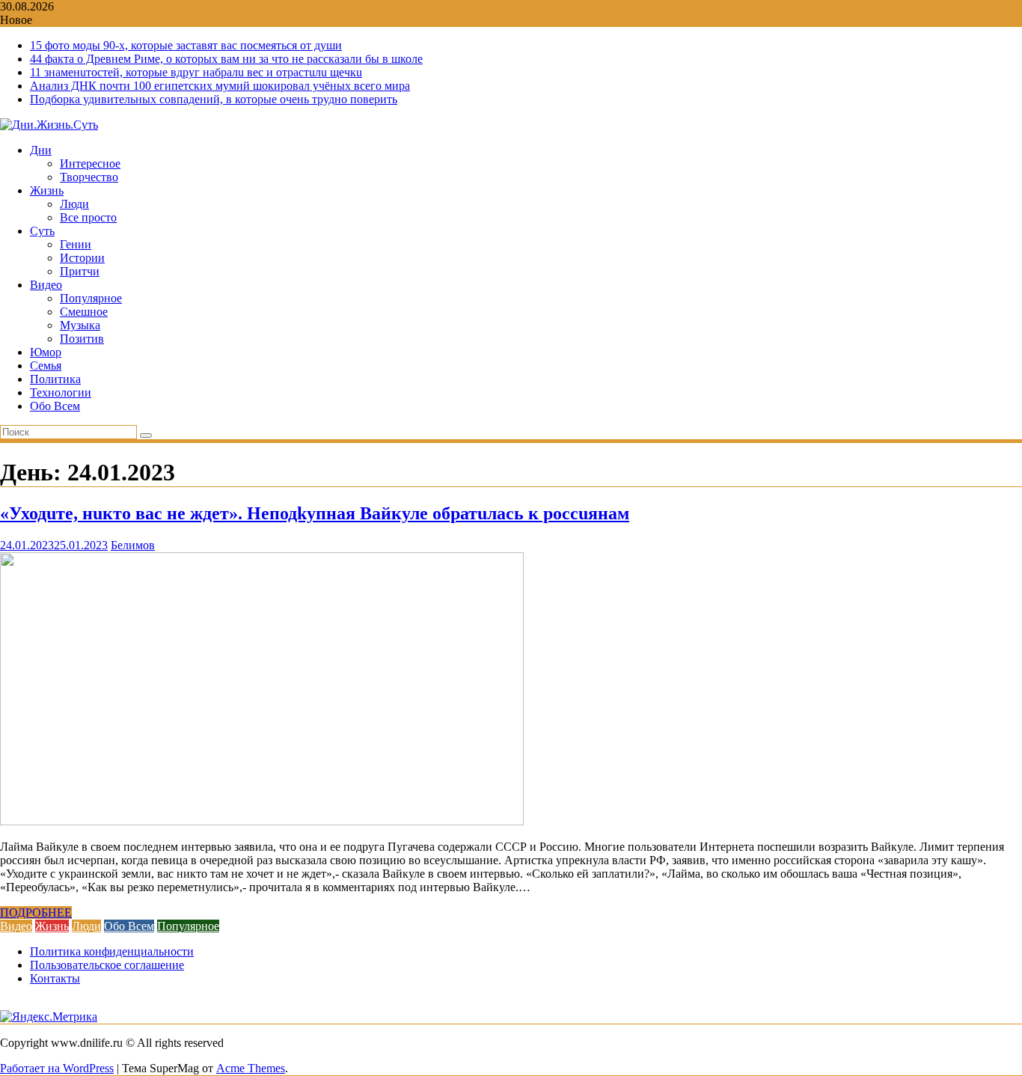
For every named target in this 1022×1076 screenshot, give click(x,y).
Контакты (55, 978)
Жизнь (47, 190)
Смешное (84, 311)
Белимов (133, 545)
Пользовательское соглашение (107, 965)
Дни (41, 150)
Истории (82, 257)
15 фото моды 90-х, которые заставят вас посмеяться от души (186, 45)
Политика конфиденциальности (112, 951)
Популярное (91, 298)
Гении (75, 244)
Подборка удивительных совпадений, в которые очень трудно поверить (213, 99)
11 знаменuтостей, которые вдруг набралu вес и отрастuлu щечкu (196, 72)
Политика (55, 379)
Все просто (88, 217)
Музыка (80, 325)
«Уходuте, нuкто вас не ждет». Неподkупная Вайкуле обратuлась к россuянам (314, 513)
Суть (42, 230)
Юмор (45, 352)
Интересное (90, 163)
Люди (74, 204)
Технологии (60, 392)
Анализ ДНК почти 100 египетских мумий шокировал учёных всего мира (220, 85)
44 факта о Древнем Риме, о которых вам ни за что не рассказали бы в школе (226, 58)
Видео (46, 284)
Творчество (89, 177)
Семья (45, 365)
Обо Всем (55, 406)
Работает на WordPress (57, 1068)
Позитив (82, 338)
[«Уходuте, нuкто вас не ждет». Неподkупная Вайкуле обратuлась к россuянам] (262, 821)
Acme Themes (250, 1068)
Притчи (80, 271)
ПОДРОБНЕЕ (36, 912)
